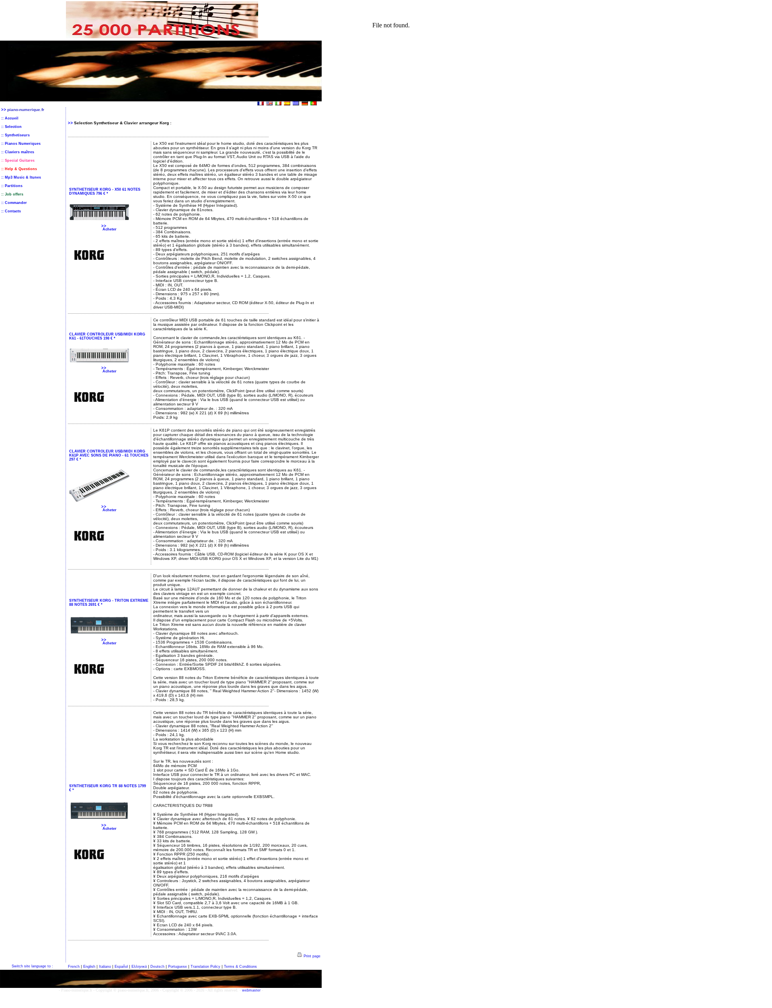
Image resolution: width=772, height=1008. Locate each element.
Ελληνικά (139, 967)
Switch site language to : (32, 966)
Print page (311, 956)
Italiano (105, 967)
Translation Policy (205, 967)
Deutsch (157, 967)
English (89, 967)
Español (121, 967)
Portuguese (177, 967)
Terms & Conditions (240, 967)
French (74, 967)
